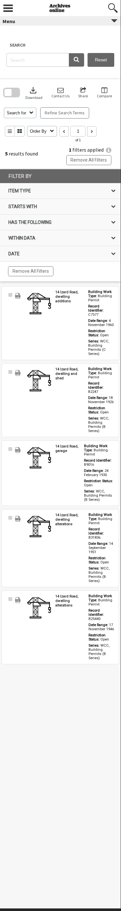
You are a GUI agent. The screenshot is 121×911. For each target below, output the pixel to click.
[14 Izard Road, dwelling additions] (39, 304)
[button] (76, 59)
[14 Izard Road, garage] (39, 458)
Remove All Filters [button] (88, 160)
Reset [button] (101, 59)
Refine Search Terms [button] (65, 113)
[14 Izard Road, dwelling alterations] (39, 527)
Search (17, 45)
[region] (60, 225)
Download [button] (33, 92)
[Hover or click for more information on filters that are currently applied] (108, 150)
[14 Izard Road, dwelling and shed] (39, 381)
